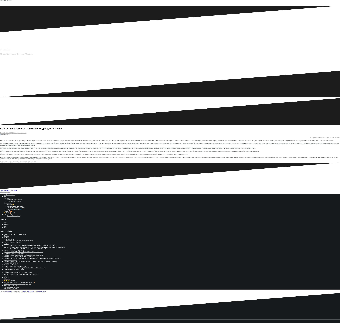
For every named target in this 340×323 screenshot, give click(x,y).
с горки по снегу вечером (14, 199)
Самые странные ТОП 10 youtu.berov (15, 234)
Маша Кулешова (18, 133)
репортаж (28, 161)
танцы (34, 161)
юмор (5, 227)
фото (5, 226)
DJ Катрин (7, 279)
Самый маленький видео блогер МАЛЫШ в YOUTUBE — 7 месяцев (25, 268)
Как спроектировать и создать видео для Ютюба (18, 240)
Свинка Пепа (8, 214)
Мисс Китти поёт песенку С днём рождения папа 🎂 (20, 282)
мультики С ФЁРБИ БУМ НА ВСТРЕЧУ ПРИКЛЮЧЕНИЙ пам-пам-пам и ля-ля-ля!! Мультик (32, 258)
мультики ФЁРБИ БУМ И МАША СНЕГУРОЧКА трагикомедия (23, 252)
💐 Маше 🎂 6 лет (9, 212)
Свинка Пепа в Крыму (14, 216)
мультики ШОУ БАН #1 (11, 263)
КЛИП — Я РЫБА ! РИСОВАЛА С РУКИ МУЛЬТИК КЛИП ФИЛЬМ (25, 248)
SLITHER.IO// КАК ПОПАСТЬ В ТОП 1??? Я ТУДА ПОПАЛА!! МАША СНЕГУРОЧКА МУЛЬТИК (34, 247)
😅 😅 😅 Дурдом (9, 280)
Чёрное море (7, 203)
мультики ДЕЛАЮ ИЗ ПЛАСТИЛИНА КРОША (18, 256)
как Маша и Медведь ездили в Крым (15, 266)
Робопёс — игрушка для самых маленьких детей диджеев (21, 274)
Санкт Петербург (5, 192)
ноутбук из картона (9, 195)
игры (10, 161)
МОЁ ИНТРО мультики (11, 264)
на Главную (8, 291)
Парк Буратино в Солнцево (8, 190)
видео (24, 133)
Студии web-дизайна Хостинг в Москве (34, 291)
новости (6, 224)
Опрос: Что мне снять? (10, 260)
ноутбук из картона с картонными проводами (17, 284)
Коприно (6, 237)
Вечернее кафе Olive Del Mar (15, 207)
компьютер (16, 161)
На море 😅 (10, 204)
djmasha (5, 49)
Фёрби (6, 196)
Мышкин (6, 236)
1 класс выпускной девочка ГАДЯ (14, 269)
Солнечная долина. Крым (15, 206)
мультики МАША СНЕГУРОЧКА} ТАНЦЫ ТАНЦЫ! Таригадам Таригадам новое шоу (30, 261)
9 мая (5, 271)
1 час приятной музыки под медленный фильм (18, 272)
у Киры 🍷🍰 (8, 211)
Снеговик (6, 198)
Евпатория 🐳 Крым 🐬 (14, 209)
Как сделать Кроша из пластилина (14, 250)
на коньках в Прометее (14, 201)
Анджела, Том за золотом (11, 276)
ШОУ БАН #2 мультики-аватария (14, 253)
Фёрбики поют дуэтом (10, 285)
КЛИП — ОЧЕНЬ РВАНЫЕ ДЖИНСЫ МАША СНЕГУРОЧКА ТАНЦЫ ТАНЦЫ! (29, 245)
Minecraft (6, 277)
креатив (22, 161)
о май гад (6, 244)
